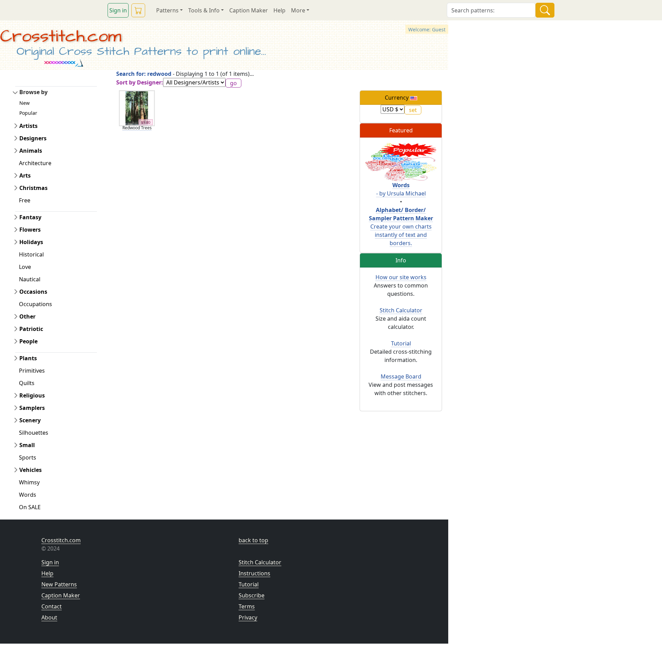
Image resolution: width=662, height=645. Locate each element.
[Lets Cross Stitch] (400, 161)
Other (27, 316)
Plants (28, 358)
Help (279, 10)
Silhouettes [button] (33, 432)
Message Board (401, 376)
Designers (33, 138)
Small (27, 445)
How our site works (401, 277)
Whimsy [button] (29, 482)
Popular (28, 113)
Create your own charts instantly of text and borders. (401, 226)
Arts (25, 175)
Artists (28, 126)
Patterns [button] (167, 10)
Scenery (30, 420)
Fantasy (30, 217)
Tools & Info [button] (204, 10)
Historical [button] (31, 254)
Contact (51, 606)
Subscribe (251, 595)
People (28, 341)
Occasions (33, 291)
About (49, 617)
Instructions (254, 573)
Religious (32, 395)
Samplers (32, 408)
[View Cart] (138, 10)
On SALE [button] (30, 507)
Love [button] (25, 267)
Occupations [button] (35, 304)
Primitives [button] (32, 370)
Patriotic (31, 329)
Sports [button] (27, 457)
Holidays (31, 242)
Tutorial (401, 343)
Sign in (118, 10)
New (24, 103)
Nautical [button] (29, 279)
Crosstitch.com (60, 36)
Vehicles (30, 470)
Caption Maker (248, 10)
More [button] (298, 10)
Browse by (33, 92)
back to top (253, 540)
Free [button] (24, 200)
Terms (247, 606)
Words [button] (27, 494)
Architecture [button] (35, 163)
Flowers (30, 229)
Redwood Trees (137, 128)
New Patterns (59, 584)
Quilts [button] (26, 383)
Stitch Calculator (401, 310)
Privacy (248, 617)
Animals (30, 150)
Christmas (33, 188)
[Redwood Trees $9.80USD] (137, 107)
